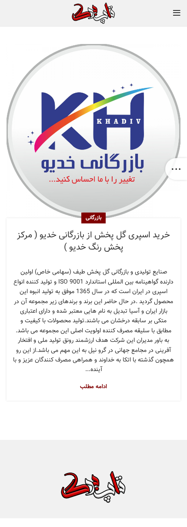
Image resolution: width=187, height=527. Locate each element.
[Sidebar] (176, 169)
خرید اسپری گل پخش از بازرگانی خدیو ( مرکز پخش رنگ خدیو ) (93, 241)
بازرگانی (93, 218)
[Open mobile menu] (177, 13)
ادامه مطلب (93, 387)
